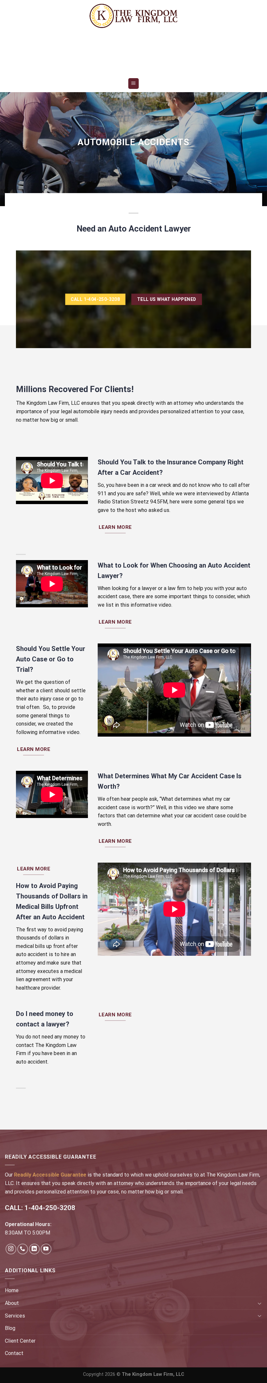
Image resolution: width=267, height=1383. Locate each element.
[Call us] (22, 1249)
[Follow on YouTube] (46, 1249)
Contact (14, 1353)
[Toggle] (259, 1303)
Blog (10, 1328)
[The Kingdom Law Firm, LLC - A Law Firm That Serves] (133, 15)
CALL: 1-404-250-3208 (40, 1208)
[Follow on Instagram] (11, 1249)
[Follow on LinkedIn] (34, 1249)
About (12, 1303)
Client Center (20, 1341)
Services (15, 1316)
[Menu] (133, 83)
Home (12, 1290)
